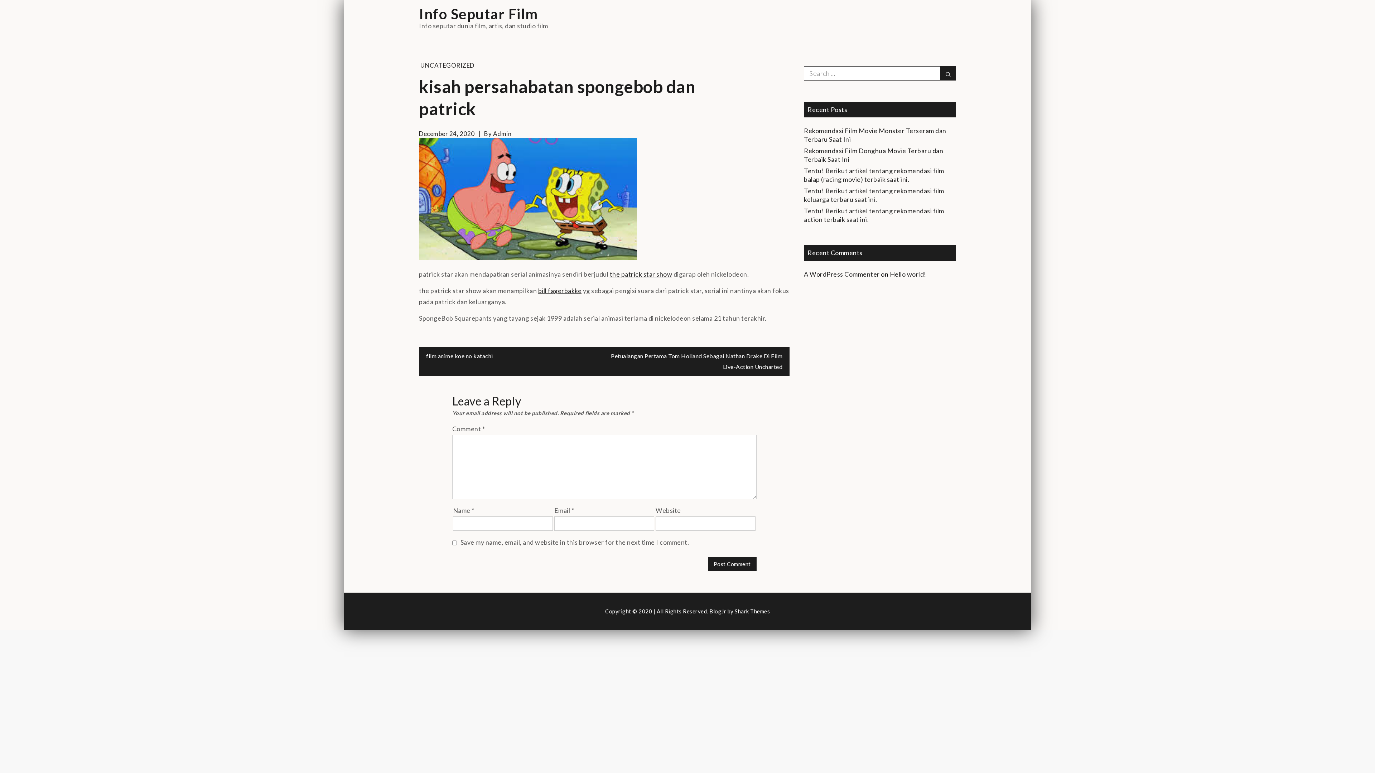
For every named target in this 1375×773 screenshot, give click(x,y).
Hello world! (908, 274)
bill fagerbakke (560, 291)
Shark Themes (752, 611)
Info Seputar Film (478, 14)
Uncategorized (447, 65)
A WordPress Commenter (842, 274)
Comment (468, 429)
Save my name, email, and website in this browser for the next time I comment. (574, 542)
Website (668, 510)
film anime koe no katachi (459, 356)
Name (463, 510)
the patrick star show (641, 274)
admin (502, 133)
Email (564, 510)
